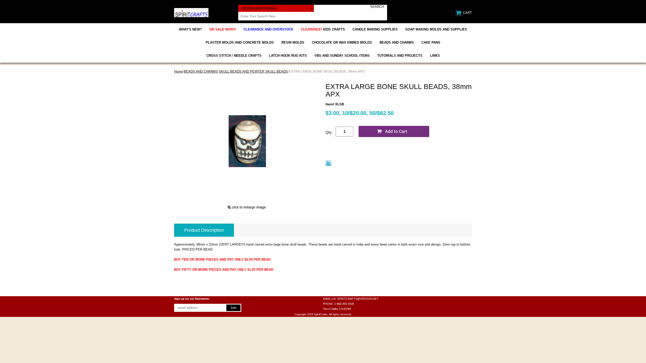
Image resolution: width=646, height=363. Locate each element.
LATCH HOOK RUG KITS (288, 55)
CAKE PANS (430, 42)
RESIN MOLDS (292, 42)
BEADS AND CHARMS (397, 42)
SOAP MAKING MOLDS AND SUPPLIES (436, 29)
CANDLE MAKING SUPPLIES (375, 29)
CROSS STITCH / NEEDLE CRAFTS (233, 55)
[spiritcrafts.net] (191, 12)
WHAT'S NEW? (190, 29)
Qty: (329, 132)
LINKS (435, 55)
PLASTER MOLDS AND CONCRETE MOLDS (240, 42)
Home (178, 71)
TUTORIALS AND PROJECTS (399, 55)
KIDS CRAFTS (323, 29)
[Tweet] (328, 165)
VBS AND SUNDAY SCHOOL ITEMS (342, 55)
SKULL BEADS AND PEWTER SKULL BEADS (253, 71)
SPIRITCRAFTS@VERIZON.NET (358, 298)
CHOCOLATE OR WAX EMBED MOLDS (342, 42)
